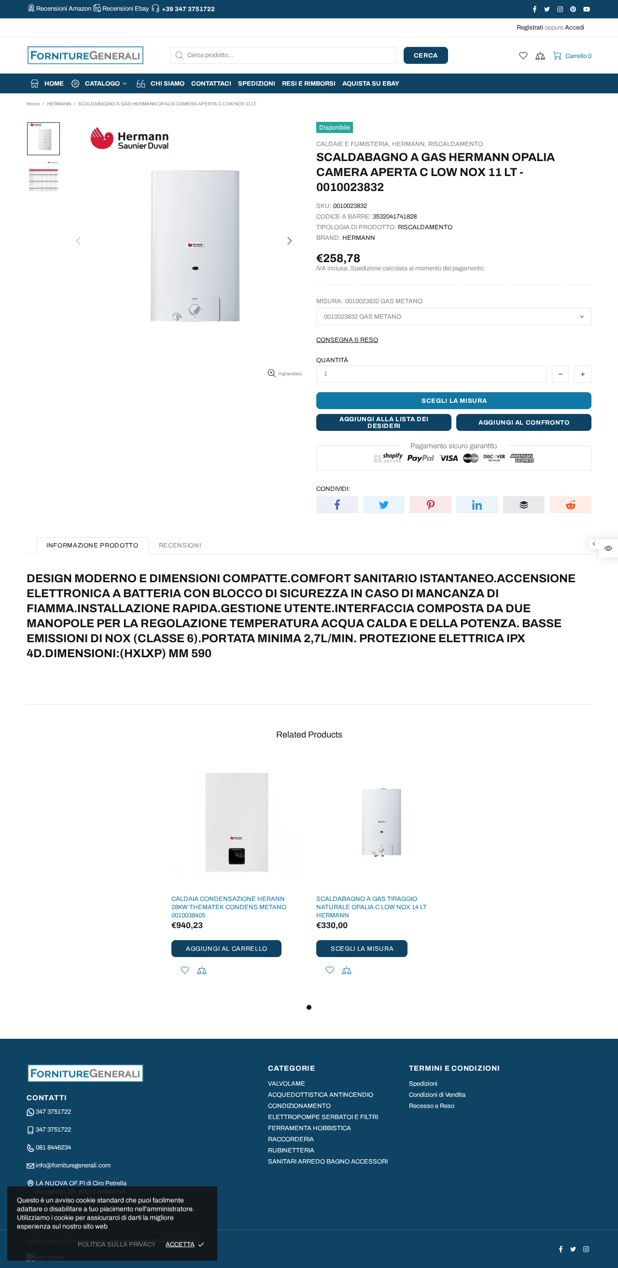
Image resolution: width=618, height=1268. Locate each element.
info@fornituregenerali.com (73, 1165)
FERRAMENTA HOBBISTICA (309, 1128)
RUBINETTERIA (291, 1150)
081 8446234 (53, 1147)
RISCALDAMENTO (455, 144)
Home (33, 103)
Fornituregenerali (85, 55)
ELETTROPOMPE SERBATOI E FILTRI (323, 1117)
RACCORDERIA (291, 1139)
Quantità (332, 360)
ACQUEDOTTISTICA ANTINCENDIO (320, 1094)
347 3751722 (53, 1111)
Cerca (426, 55)
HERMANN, (409, 144)
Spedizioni (423, 1083)
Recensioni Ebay (125, 8)
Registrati (530, 27)
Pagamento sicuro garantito (453, 446)
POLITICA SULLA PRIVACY (117, 1244)
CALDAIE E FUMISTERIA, (353, 144)
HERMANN (59, 103)
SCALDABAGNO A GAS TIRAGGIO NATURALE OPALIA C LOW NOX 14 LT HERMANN (371, 907)
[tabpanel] (236, 879)
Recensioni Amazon (63, 8)
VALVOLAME (286, 1083)
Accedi (574, 27)
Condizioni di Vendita (437, 1094)
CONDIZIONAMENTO (299, 1106)
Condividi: (333, 489)
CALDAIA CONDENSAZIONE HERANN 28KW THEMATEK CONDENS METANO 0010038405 (228, 907)
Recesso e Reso (431, 1106)
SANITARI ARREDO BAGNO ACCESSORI (328, 1161)
